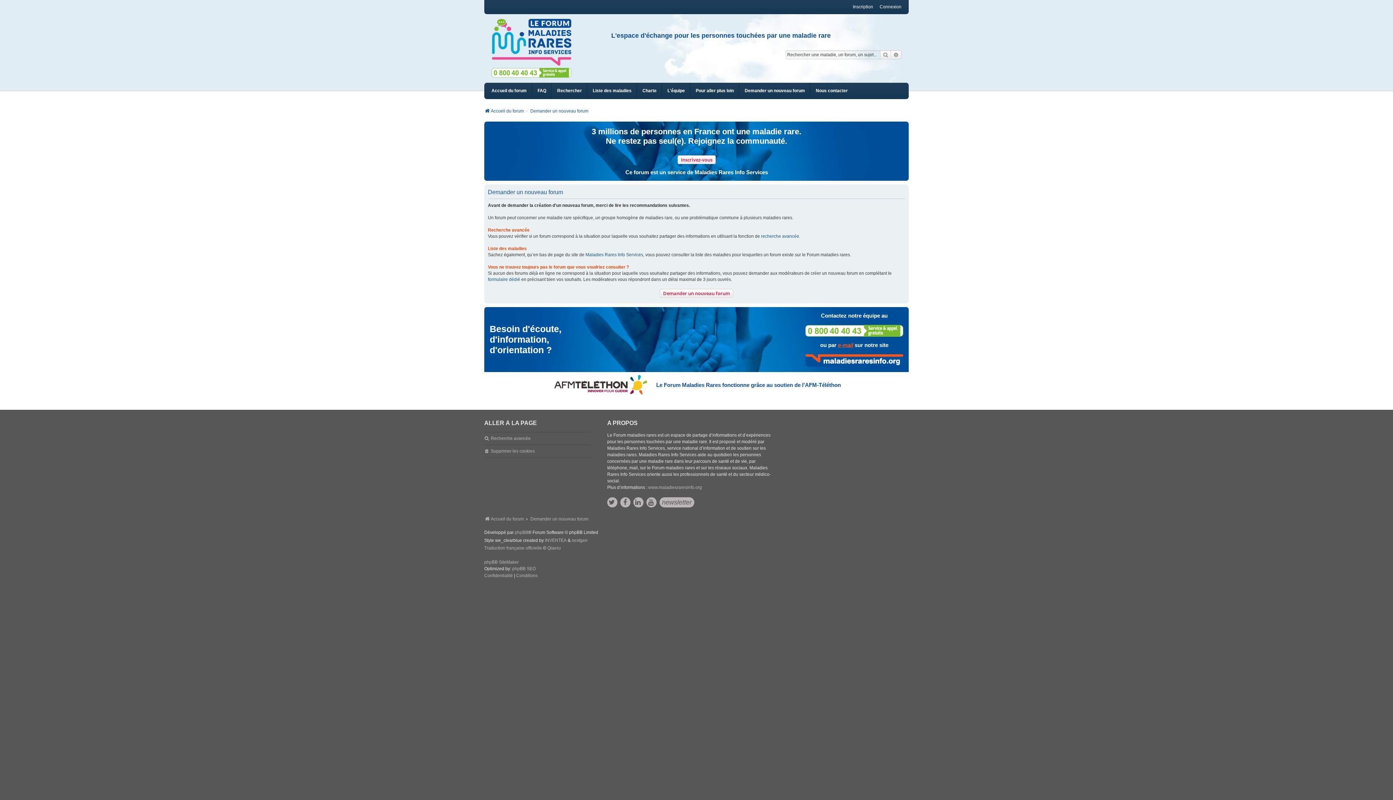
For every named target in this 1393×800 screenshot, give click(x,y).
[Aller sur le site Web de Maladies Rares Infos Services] (854, 360)
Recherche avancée (511, 438)
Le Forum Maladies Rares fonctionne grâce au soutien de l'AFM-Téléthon (748, 385)
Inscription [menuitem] (863, 6)
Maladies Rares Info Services (614, 254)
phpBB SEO (524, 568)
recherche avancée (780, 236)
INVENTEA (556, 540)
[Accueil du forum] (535, 42)
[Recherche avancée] (896, 54)
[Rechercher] (885, 54)
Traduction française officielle (513, 548)
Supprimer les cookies (513, 451)
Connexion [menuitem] (890, 6)
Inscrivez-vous (696, 159)
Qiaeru (554, 548)
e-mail (845, 345)
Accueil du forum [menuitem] (509, 90)
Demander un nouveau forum (696, 293)
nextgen (580, 540)
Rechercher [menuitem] (569, 90)
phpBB (521, 532)
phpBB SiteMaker (501, 562)
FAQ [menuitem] (542, 90)
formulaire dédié (504, 279)
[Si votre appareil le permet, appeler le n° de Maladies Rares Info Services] (854, 331)
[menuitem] (612, 91)
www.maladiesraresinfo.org (675, 487)
